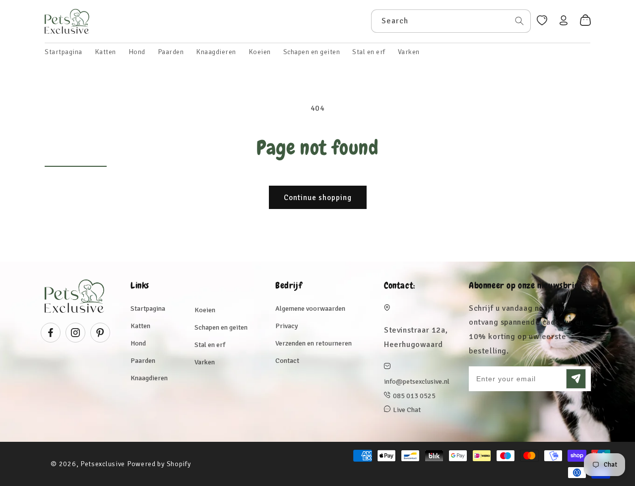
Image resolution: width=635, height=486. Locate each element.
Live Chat (407, 410)
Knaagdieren (149, 378)
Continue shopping (318, 197)
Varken (204, 362)
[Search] (519, 21)
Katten (140, 326)
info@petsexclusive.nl (416, 381)
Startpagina (147, 308)
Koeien (204, 310)
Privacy (286, 326)
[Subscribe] (576, 379)
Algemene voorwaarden (310, 308)
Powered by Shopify (159, 464)
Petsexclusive (102, 464)
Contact (287, 360)
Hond (138, 343)
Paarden (142, 360)
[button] (105, 52)
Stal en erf (209, 345)
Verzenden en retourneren (313, 343)
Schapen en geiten (221, 327)
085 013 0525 (414, 396)
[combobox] (451, 21)
